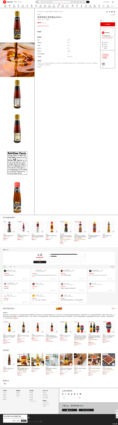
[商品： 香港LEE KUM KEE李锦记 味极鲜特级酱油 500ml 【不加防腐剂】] (9, 327)
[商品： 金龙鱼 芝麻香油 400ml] (108, 227)
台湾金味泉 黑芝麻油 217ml (8, 235)
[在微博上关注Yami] (77, 394)
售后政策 (31, 397)
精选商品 (4, 399)
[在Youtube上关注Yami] (71, 394)
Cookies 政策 (16, 418)
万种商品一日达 (33, 401)
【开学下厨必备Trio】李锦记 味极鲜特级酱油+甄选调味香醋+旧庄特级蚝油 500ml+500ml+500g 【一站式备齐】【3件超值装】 (94, 337)
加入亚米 (4, 397)
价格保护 (31, 399)
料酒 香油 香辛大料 (58, 11)
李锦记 (39, 14)
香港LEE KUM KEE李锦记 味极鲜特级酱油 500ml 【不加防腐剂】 (9, 337)
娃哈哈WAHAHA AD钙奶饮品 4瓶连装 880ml (51, 369)
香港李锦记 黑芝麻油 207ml (8, 368)
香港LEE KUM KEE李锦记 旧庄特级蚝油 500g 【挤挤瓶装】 (109, 336)
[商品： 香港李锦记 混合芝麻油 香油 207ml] (52, 227)
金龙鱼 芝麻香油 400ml (107, 235)
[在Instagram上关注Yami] (74, 394)
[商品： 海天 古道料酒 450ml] (37, 359)
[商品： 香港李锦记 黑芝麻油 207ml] (9, 359)
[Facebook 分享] (109, 11)
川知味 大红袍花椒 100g (107, 368)
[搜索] (87, 2)
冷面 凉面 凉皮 (105, 54)
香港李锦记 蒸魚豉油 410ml (65, 335)
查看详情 (39, 66)
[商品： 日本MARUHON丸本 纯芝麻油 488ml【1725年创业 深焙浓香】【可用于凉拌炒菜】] (80, 227)
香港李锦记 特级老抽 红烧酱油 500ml (23, 336)
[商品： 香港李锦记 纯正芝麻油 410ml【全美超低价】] (23, 227)
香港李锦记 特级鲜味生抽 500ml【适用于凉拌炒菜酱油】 (52, 336)
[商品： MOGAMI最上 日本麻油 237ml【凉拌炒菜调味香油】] (94, 227)
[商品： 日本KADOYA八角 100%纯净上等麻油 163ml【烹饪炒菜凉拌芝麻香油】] (66, 227)
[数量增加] (114, 20)
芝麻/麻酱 (104, 57)
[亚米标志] (8, 2)
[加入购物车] (14, 231)
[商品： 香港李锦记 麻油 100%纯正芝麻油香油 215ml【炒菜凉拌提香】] (37, 227)
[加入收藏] (114, 15)
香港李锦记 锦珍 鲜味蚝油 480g (38, 335)
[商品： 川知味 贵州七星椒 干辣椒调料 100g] (94, 359)
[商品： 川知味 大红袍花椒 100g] (108, 359)
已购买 (10, 266)
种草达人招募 (45, 395)
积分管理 (18, 392)
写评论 (39, 262)
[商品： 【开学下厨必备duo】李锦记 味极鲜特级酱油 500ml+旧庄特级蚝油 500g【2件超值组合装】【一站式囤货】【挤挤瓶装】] (80, 327)
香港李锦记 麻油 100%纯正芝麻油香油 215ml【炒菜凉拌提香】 (38, 236)
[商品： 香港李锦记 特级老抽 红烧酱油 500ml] (23, 327)
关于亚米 (4, 392)
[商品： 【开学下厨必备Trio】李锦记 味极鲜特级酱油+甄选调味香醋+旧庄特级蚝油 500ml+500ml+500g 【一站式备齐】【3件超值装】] (94, 327)
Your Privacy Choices (36, 421)
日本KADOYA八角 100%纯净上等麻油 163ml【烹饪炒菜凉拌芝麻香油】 (66, 236)
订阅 (79, 397)
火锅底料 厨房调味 (49, 11)
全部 (4, 266)
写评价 (48, 19)
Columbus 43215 (107, 35)
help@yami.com (46, 404)
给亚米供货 (45, 394)
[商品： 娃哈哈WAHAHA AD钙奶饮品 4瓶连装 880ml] (52, 359)
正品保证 (4, 394)
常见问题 (31, 394)
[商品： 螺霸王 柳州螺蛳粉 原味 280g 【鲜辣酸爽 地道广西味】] (23, 359)
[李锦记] (59, 308)
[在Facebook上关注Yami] (65, 394)
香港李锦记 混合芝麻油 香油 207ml (51, 236)
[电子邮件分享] (112, 11)
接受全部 (23, 420)
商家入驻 (44, 392)
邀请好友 (18, 395)
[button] (20, 2)
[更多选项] (28, 278)
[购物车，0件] (112, 2)
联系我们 (4, 395)
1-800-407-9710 (46, 402)
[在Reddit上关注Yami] (80, 394)
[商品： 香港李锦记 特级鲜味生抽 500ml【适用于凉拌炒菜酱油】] (52, 327)
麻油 (5, 383)
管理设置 (14, 420)
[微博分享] (107, 11)
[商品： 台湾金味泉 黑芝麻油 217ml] (9, 227)
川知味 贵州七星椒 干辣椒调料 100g (94, 369)
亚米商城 (31, 392)
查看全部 (113, 308)
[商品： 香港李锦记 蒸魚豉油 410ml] (66, 327)
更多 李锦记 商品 (8, 308)
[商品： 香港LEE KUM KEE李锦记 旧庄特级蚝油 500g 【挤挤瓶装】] (108, 327)
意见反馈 (44, 406)
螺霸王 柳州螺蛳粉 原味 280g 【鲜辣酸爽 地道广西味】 (23, 369)
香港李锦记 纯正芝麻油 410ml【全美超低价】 (23, 236)
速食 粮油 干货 (40, 11)
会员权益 (18, 394)
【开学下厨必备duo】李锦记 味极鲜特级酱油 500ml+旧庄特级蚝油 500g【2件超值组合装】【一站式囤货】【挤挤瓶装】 (80, 337)
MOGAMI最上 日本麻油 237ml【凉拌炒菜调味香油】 (94, 236)
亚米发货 (31, 395)
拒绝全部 (18, 420)
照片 (14, 266)
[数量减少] (110, 20)
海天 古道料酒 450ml (36, 368)
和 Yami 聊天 (115, 423)
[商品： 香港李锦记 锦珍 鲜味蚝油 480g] (37, 327)
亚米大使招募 (45, 397)
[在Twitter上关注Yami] (68, 394)
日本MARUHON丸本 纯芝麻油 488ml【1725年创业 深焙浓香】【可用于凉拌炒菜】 (80, 236)
